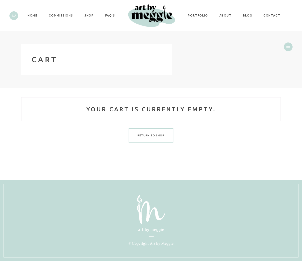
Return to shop (151, 135)
